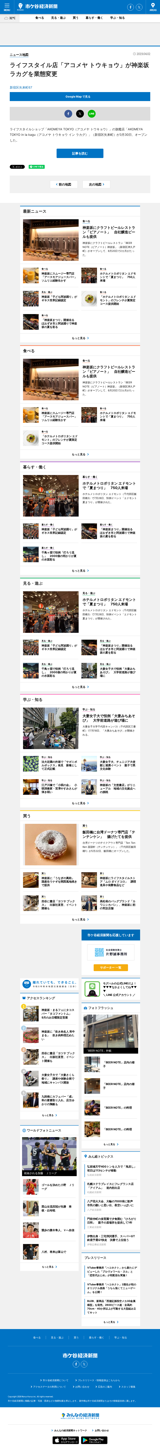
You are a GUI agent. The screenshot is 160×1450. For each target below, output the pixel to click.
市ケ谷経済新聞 (37, 7)
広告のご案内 (105, 1386)
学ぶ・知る (117, 18)
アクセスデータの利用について (49, 1386)
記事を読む (80, 153)
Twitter (139, 7)
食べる (39, 18)
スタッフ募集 (128, 1386)
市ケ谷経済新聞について (55, 1380)
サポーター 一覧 (110, 967)
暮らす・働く (94, 18)
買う (76, 18)
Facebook (130, 7)
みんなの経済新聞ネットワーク (80, 1416)
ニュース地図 (19, 55)
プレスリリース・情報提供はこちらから (99, 1380)
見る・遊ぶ (58, 18)
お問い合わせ (82, 1386)
